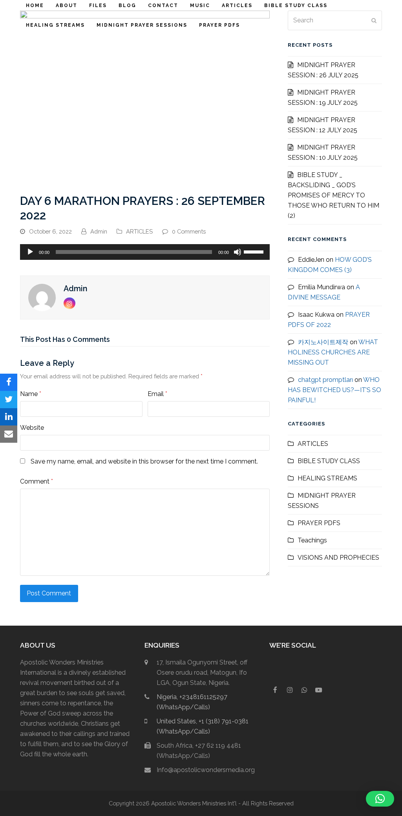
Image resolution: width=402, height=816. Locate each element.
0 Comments (189, 231)
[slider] (255, 251)
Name (30, 394)
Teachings (312, 540)
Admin (98, 231)
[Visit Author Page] (42, 297)
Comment (36, 481)
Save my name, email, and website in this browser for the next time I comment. (144, 461)
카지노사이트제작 (323, 342)
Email (157, 394)
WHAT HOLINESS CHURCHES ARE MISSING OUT (333, 352)
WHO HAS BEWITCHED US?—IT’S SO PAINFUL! (334, 390)
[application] (145, 252)
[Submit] (373, 20)
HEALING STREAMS (327, 478)
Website (32, 427)
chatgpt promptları (325, 379)
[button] (8, 382)
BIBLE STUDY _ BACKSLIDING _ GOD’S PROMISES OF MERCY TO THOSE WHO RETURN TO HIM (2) (333, 195)
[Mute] (237, 252)
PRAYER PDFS (319, 523)
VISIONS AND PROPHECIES (338, 557)
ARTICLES (139, 231)
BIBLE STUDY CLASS (329, 461)
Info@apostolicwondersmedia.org (206, 770)
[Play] (30, 252)
